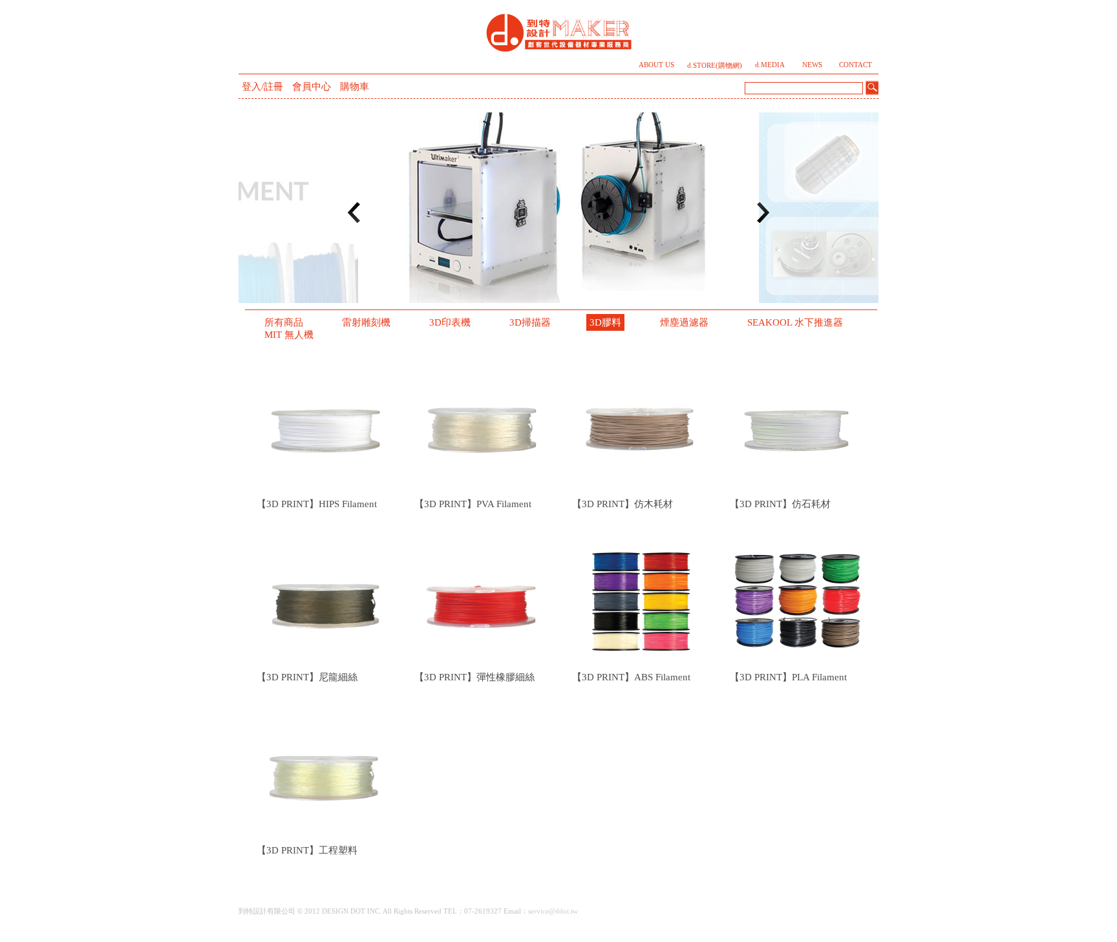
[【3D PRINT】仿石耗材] (798, 426)
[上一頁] (354, 212)
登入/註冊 (262, 86)
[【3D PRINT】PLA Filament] (798, 599)
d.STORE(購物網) (714, 65)
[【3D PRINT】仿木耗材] (640, 426)
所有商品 (283, 322)
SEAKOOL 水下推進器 (795, 322)
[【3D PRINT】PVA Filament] (482, 426)
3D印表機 (450, 322)
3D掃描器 (530, 322)
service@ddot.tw (553, 911)
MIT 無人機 (289, 335)
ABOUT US (656, 64)
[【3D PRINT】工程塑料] (324, 772)
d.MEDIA (770, 64)
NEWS (812, 64)
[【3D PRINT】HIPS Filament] (324, 426)
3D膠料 (605, 322)
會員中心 (311, 86)
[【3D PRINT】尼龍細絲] (324, 599)
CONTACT (855, 64)
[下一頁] (762, 212)
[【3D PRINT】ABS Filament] (640, 599)
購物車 (354, 86)
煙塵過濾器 (684, 322)
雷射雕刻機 (366, 322)
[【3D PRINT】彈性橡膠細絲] (482, 599)
